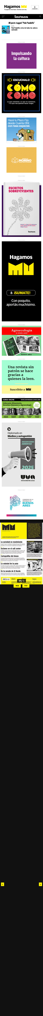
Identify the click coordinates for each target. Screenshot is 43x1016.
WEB (17, 586)
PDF (26, 586)
